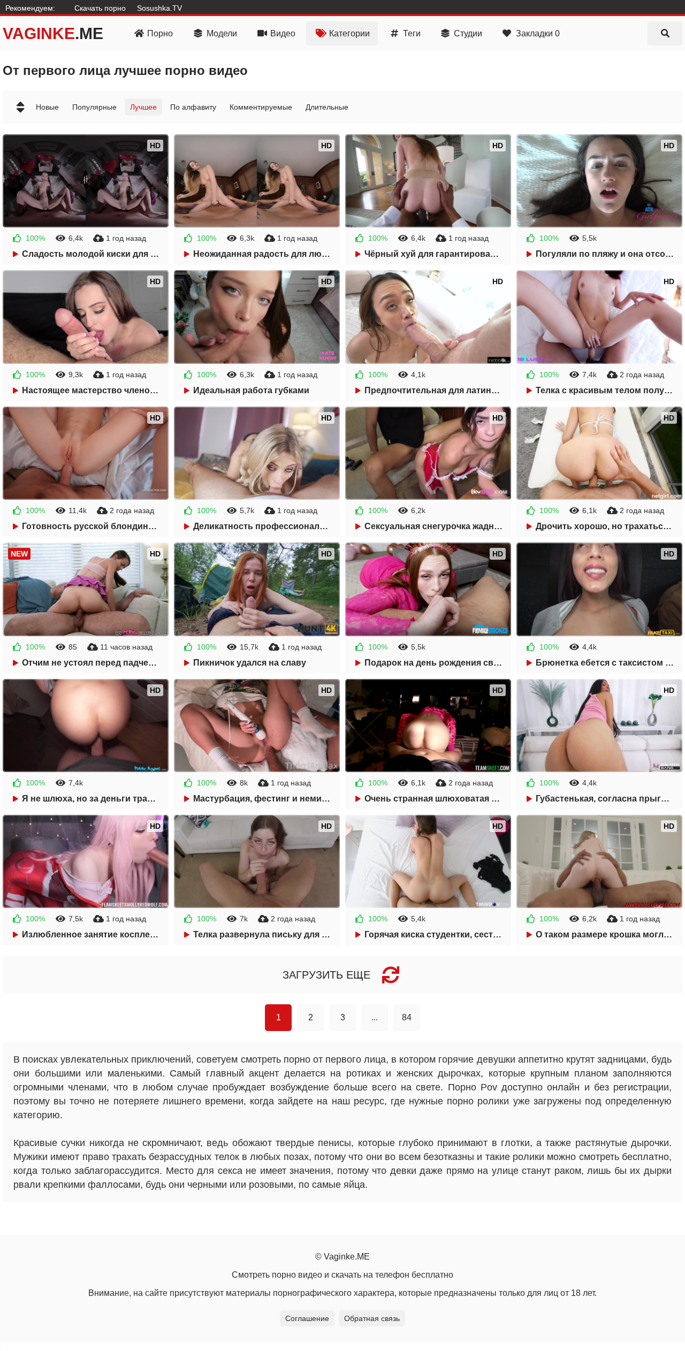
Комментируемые (261, 107)
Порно (160, 33)
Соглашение (307, 1318)
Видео (282, 33)
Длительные (327, 107)
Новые (47, 107)
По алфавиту (193, 107)
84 (407, 1017)
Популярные (94, 107)
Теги (412, 33)
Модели (222, 33)
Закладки (538, 33)
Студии (468, 33)
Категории (349, 33)
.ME (53, 33)
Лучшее (143, 107)
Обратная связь (372, 1318)
